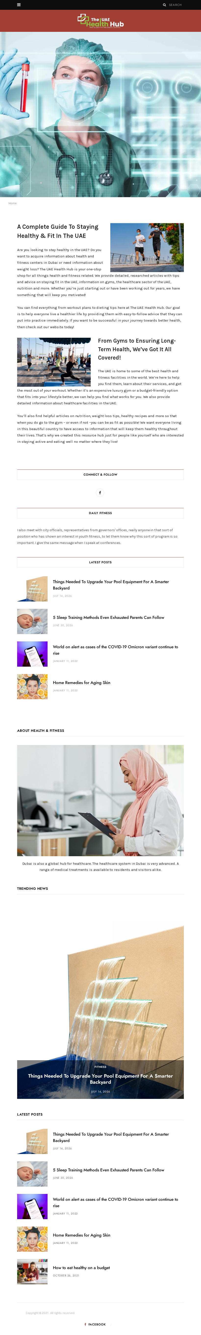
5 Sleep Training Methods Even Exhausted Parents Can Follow (108, 617)
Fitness (100, 1067)
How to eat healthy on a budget (81, 1268)
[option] (100, 114)
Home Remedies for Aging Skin (81, 683)
